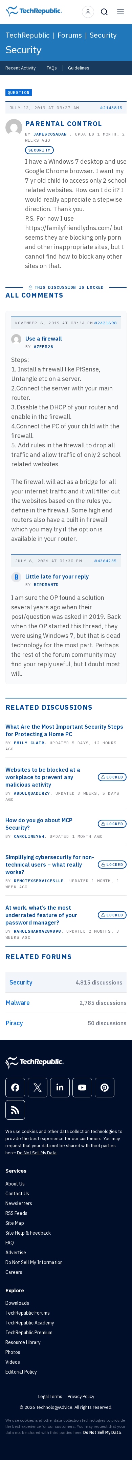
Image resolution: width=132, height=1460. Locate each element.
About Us (15, 1184)
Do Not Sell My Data (37, 1153)
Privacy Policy (81, 1396)
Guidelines (78, 67)
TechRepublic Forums (27, 1313)
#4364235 (105, 560)
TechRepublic (27, 35)
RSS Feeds (16, 1213)
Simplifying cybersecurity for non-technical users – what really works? (49, 864)
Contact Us (17, 1194)
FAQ (9, 1243)
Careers (13, 1272)
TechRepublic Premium (28, 1333)
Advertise (15, 1253)
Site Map (14, 1223)
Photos (12, 1352)
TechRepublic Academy (29, 1323)
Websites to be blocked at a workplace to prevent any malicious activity (42, 777)
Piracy (14, 1023)
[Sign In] (88, 12)
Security (103, 35)
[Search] (104, 12)
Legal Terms (50, 1396)
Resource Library (23, 1342)
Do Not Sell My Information (34, 1262)
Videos (12, 1362)
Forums (70, 35)
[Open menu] (120, 12)
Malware (17, 1003)
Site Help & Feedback (28, 1233)
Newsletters (18, 1203)
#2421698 (105, 322)
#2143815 (111, 107)
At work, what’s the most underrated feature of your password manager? (41, 915)
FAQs (52, 67)
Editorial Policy (21, 1372)
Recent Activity (20, 67)
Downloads (17, 1303)
